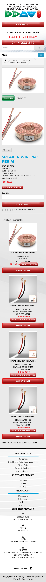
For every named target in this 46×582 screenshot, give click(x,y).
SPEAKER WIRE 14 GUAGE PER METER (22, 443)
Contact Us (23, 480)
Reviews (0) (21, 98)
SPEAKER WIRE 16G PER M (23, 253)
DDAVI (10, 173)
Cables (14, 60)
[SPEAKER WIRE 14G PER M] (23, 80)
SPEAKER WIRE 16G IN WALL (23, 306)
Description (8, 98)
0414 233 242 (23, 42)
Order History (23, 499)
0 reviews (18, 210)
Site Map (23, 486)
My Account (23, 496)
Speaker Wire (27, 60)
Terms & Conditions (23, 468)
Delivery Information (23, 471)
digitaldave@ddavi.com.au (23, 541)
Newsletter (23, 505)
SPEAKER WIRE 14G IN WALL (23, 361)
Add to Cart (24, 204)
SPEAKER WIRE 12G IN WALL (23, 416)
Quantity (5, 193)
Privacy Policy (23, 465)
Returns (23, 483)
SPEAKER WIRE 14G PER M (15, 62)
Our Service (23, 459)
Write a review (28, 210)
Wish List (23, 502)
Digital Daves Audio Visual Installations (23, 462)
